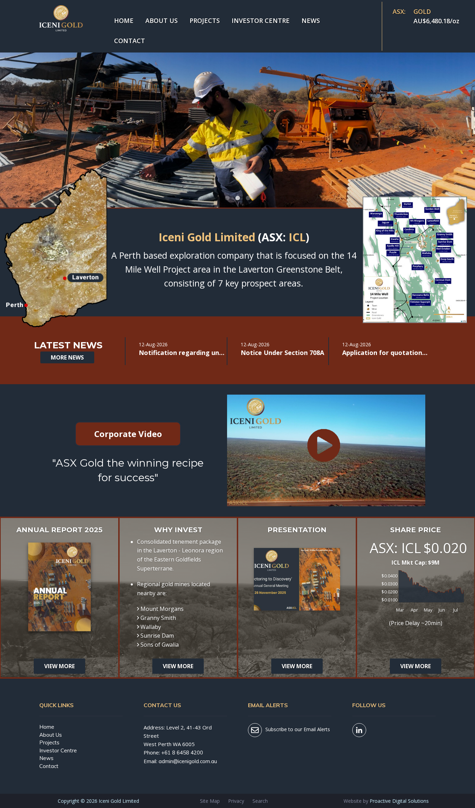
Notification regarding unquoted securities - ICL (182, 352)
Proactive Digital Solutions (399, 801)
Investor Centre (261, 20)
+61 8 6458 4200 (182, 752)
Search (260, 801)
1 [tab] (227, 198)
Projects (205, 20)
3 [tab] (247, 198)
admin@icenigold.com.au (188, 761)
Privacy (236, 801)
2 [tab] (237, 198)
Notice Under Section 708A (282, 352)
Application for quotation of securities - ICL (385, 352)
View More (59, 666)
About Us (161, 20)
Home (124, 20)
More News (67, 357)
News (310, 20)
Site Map (210, 801)
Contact (129, 41)
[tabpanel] (237, 104)
